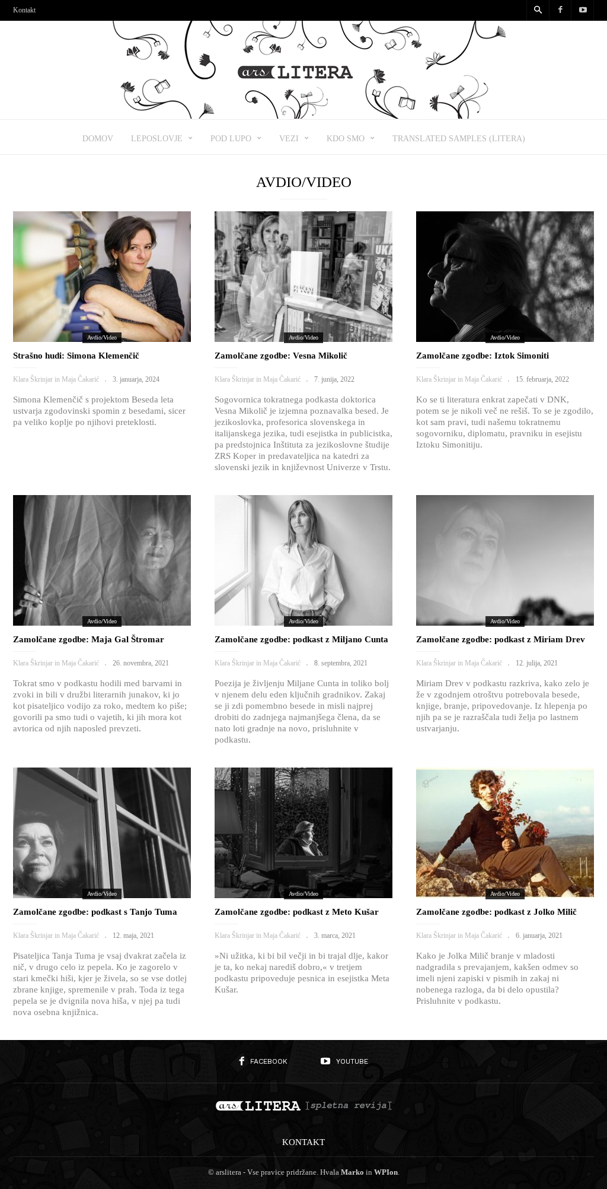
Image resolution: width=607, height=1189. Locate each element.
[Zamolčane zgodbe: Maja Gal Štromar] (102, 560)
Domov (97, 138)
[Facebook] (560, 10)
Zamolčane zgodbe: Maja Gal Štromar (88, 639)
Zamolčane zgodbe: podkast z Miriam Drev (500, 639)
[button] (537, 11)
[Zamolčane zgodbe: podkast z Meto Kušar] (303, 833)
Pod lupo (230, 138)
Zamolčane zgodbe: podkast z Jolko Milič (496, 912)
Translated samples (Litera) (458, 138)
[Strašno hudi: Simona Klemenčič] (102, 276)
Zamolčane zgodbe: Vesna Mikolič (281, 355)
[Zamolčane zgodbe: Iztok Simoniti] (505, 276)
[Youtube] (582, 10)
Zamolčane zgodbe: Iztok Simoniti (482, 355)
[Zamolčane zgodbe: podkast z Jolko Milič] (505, 833)
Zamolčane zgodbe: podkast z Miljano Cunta (301, 639)
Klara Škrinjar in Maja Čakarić (56, 379)
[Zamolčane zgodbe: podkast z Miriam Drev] (505, 560)
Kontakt (24, 10)
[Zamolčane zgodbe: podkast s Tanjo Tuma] (102, 833)
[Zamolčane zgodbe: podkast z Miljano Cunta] (303, 560)
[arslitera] (303, 115)
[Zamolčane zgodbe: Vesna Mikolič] (303, 276)
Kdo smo (346, 138)
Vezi (289, 138)
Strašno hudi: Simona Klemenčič (76, 355)
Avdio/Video (102, 337)
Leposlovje (157, 138)
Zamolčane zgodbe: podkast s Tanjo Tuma (95, 912)
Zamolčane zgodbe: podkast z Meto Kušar (297, 912)
